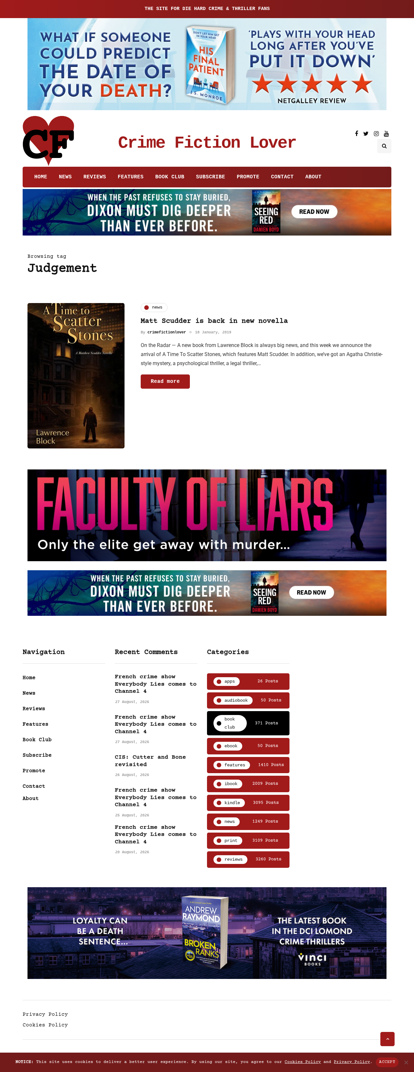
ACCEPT (387, 1062)
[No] (406, 1062)
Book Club (169, 177)
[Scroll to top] (387, 1039)
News (65, 177)
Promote (248, 177)
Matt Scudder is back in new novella (214, 321)
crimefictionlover (166, 332)
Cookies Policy (45, 1025)
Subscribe (210, 177)
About (313, 177)
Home (40, 177)
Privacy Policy (45, 1014)
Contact (282, 177)
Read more (165, 381)
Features (131, 177)
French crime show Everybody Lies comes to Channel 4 (156, 684)
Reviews (94, 177)
